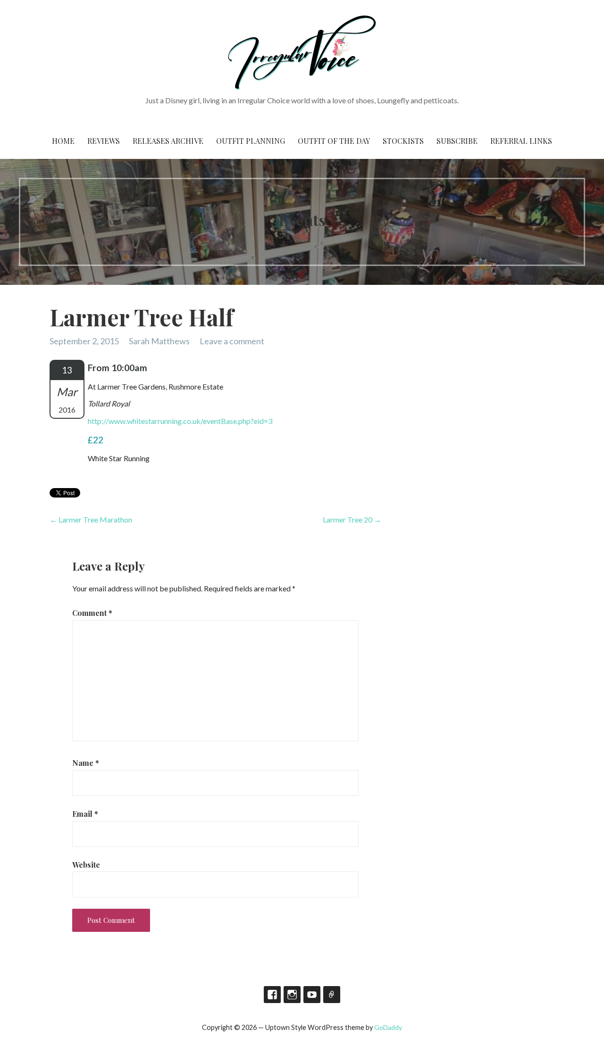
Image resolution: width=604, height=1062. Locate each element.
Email (85, 814)
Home (63, 141)
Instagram (292, 994)
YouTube (311, 994)
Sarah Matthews (159, 341)
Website (86, 865)
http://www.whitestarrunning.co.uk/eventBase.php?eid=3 (180, 420)
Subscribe (457, 141)
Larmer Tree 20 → (352, 519)
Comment (92, 613)
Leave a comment (232, 341)
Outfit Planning (250, 141)
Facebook (272, 994)
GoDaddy (388, 1027)
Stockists (403, 141)
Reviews (103, 141)
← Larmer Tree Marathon (91, 519)
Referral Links (521, 141)
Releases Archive (168, 141)
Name (85, 763)
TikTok (331, 994)
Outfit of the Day (334, 141)
